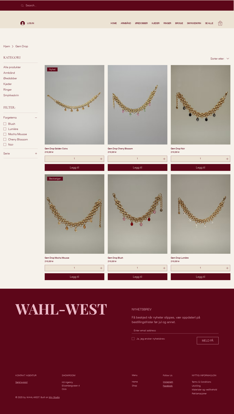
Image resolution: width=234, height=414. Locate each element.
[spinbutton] (74, 159)
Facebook (168, 385)
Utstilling (196, 385)
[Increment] (101, 159)
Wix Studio (54, 397)
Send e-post (21, 382)
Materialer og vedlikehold (204, 389)
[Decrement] (47, 159)
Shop (134, 385)
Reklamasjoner (199, 393)
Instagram (168, 381)
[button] (220, 23)
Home (135, 381)
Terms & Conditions (201, 381)
